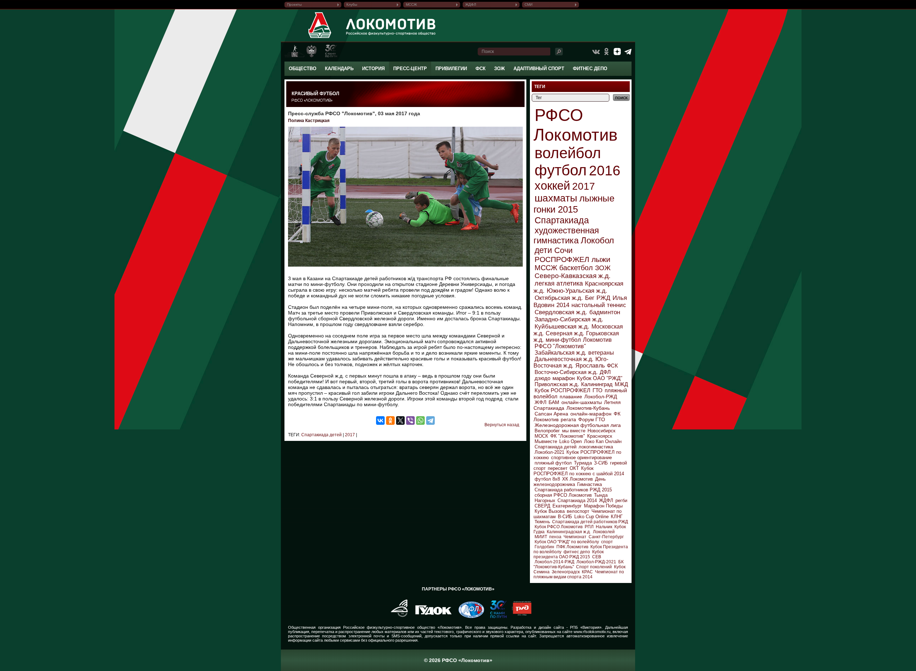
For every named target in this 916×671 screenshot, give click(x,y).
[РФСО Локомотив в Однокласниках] (606, 51)
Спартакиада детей (321, 434)
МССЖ (411, 4)
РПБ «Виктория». (586, 627)
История (373, 68)
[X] (400, 420)
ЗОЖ (499, 68)
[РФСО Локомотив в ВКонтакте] (595, 51)
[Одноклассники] (390, 420)
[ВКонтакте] (380, 420)
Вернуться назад (501, 424)
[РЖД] (519, 616)
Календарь (339, 68)
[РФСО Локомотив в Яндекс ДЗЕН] (617, 51)
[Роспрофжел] (397, 616)
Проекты (294, 4)
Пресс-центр (410, 68)
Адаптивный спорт (538, 68)
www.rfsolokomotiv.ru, (593, 631)
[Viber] (410, 420)
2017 (349, 434)
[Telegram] (430, 420)
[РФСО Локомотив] (320, 37)
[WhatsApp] (420, 420)
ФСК (481, 68)
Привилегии (451, 68)
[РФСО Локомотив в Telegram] (628, 51)
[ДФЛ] (468, 616)
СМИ (528, 4)
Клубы (351, 4)
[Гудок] (430, 616)
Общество (302, 68)
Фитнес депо (590, 68)
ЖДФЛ (470, 4)
